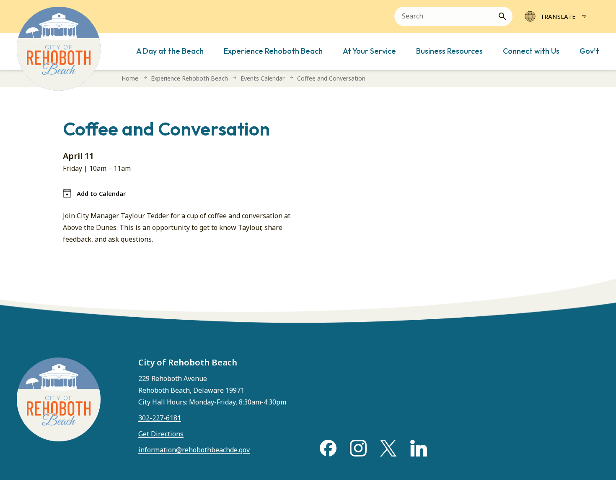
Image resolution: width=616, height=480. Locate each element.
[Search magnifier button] (506, 16)
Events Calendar (263, 78)
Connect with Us (531, 51)
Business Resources (449, 51)
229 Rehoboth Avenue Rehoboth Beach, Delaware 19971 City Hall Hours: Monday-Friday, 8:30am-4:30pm (212, 390)
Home (130, 78)
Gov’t (589, 51)
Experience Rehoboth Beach (273, 51)
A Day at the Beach (170, 51)
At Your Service (369, 51)
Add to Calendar (101, 193)
